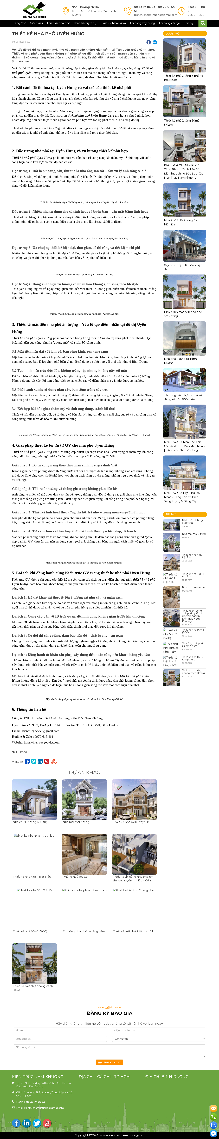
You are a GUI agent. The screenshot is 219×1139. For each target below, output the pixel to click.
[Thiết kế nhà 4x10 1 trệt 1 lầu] (134, 799)
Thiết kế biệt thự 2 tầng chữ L (133, 931)
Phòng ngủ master (76, 876)
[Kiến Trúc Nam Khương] (34, 10)
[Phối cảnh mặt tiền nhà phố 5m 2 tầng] (184, 295)
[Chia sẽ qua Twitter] (33, 761)
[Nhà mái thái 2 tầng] (84, 799)
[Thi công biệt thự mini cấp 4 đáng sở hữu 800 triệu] (184, 380)
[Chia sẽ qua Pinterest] (46, 761)
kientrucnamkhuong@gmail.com (44, 1107)
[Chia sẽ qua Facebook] (27, 761)
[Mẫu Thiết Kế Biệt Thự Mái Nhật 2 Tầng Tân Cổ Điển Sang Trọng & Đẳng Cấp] (184, 476)
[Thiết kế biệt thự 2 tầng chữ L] (134, 909)
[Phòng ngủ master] (84, 854)
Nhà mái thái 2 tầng (76, 822)
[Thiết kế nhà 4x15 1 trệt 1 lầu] (34, 854)
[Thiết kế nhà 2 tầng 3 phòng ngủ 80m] (184, 59)
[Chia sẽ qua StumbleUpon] (54, 761)
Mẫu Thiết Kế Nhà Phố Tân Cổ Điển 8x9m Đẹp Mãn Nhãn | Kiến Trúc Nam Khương (184, 446)
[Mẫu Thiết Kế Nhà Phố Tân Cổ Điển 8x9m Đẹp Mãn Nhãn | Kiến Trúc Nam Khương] (184, 426)
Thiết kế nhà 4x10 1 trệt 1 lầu (132, 822)
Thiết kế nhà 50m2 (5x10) (30, 931)
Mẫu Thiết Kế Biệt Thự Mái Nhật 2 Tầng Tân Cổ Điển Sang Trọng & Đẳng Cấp (182, 497)
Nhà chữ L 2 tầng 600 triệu (31, 822)
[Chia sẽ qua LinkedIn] (40, 761)
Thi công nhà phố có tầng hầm (84, 931)
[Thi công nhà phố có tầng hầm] (84, 909)
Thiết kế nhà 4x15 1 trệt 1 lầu (32, 876)
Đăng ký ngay (111, 1062)
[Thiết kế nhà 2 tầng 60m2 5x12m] (184, 101)
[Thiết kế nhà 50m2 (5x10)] (34, 909)
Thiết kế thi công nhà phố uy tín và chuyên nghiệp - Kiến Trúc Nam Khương (133, 880)
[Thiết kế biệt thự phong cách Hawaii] (34, 963)
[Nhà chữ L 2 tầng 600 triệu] (34, 799)
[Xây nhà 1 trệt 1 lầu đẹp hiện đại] (184, 246)
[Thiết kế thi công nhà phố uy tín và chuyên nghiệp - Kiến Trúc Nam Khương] (134, 854)
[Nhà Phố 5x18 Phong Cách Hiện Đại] (184, 204)
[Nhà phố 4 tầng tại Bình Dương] (184, 349)
